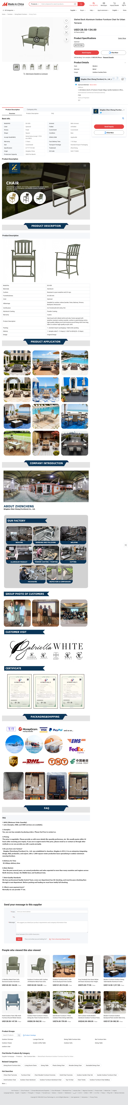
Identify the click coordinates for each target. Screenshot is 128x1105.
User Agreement (75, 1097)
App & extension (103, 10)
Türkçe (103, 1093)
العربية (74, 1093)
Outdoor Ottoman (7, 1039)
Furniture (10, 14)
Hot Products (15, 1090)
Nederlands (68, 1093)
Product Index (98, 1090)
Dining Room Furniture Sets (12, 1065)
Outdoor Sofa (68, 1043)
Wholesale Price (66, 1090)
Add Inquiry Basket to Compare (37, 74)
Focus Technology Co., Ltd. (51, 1097)
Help (91, 10)
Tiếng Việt (109, 1093)
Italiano (54, 1093)
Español (23, 1093)
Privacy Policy (94, 1097)
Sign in (124, 5)
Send (19, 939)
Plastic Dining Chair (59, 1065)
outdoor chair (6, 1046)
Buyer (82, 10)
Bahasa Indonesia (119, 1093)
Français (38, 1093)
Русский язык (46, 1093)
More (4, 1083)
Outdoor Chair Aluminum (28, 1080)
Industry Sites (76, 1090)
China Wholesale (55, 1090)
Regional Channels (88, 1090)
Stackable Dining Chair (93, 1065)
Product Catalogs (30, 1035)
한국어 (80, 1093)
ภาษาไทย (96, 1093)
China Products (25, 1090)
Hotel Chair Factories (66, 1075)
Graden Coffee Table (39, 1043)
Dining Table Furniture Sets (72, 1039)
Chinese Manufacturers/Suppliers (40, 1090)
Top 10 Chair (70, 1080)
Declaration (85, 1097)
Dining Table (98, 1043)
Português (31, 1093)
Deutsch (60, 1093)
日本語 (86, 1093)
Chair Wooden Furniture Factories (45, 1075)
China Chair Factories (10, 1075)
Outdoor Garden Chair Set (85, 1075)
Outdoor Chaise (7, 1043)
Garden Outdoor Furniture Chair (107, 1075)
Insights (114, 1090)
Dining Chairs (32, 14)
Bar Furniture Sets (100, 1039)
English (17, 1093)
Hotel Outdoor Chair (10, 1080)
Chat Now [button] (114, 53)
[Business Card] (123, 118)
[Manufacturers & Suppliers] (13, 4)
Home (3, 14)
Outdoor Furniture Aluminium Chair (51, 1080)
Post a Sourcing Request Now (59, 939)
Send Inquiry (86, 53)
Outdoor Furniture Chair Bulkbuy (100, 1080)
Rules (124, 10)
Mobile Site (107, 1090)
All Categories (9, 10)
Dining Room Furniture (21, 14)
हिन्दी (91, 1093)
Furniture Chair (25, 1075)
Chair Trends (82, 1080)
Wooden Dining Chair (75, 1065)
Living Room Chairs (31, 1065)
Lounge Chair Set (38, 1039)
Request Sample (108, 57)
